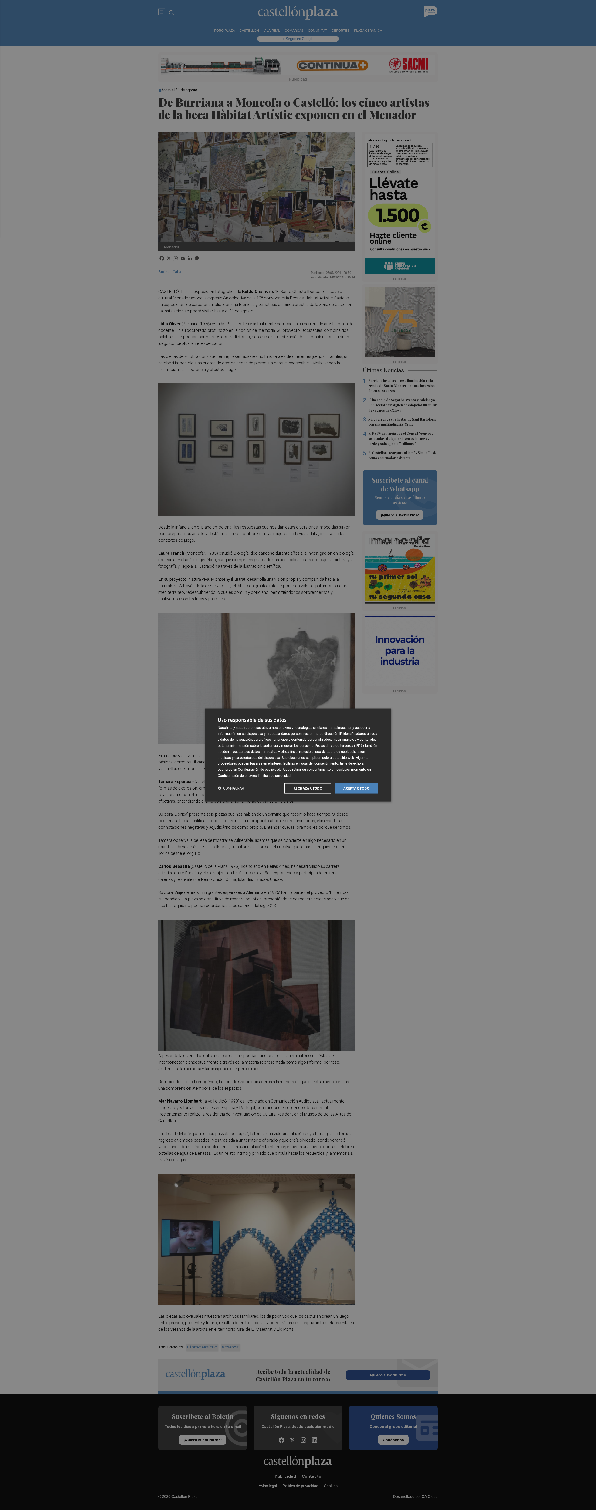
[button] (231, 788)
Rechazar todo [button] (308, 788)
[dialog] (298, 755)
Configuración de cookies (237, 775)
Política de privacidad (274, 775)
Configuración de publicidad (259, 769)
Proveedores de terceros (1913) (339, 745)
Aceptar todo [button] (356, 788)
